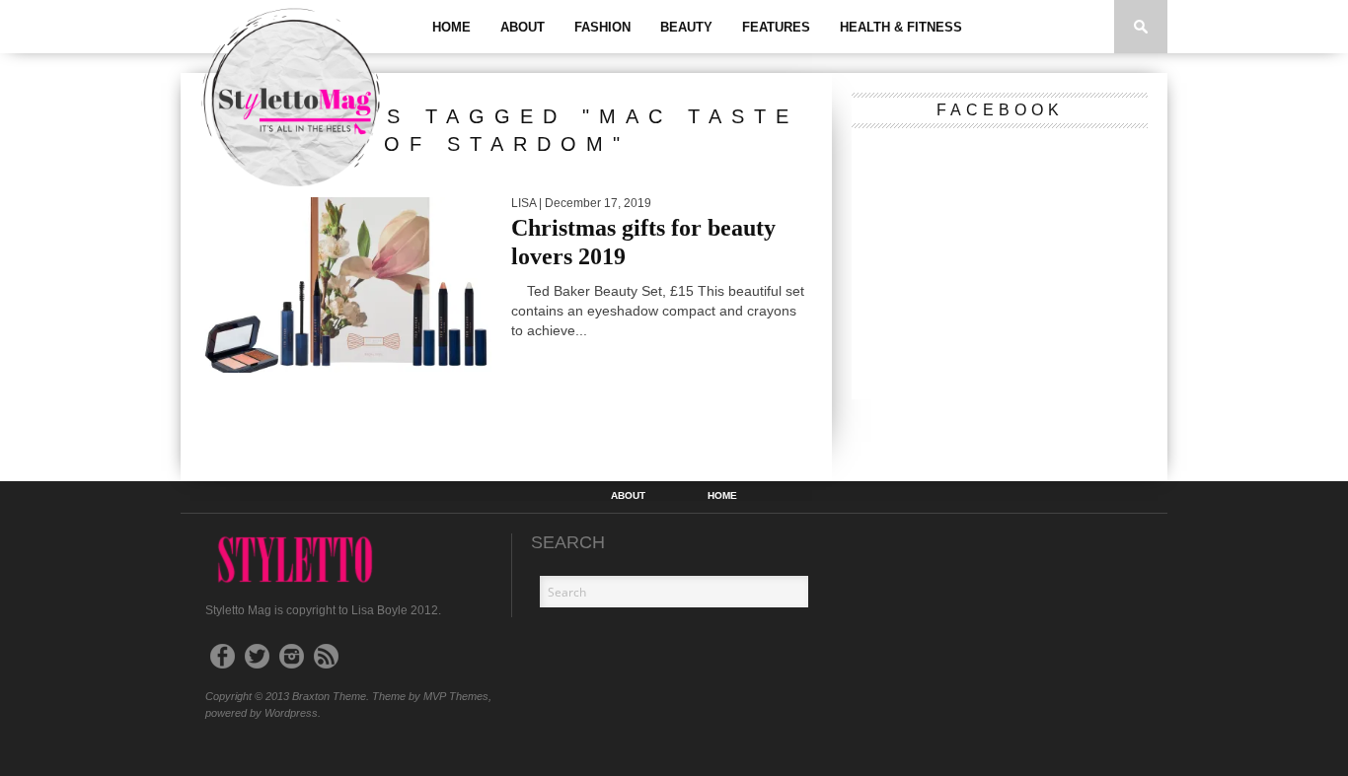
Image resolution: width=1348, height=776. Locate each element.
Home (451, 27)
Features (776, 27)
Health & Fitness (901, 27)
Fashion (602, 27)
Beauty (686, 27)
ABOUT (522, 27)
